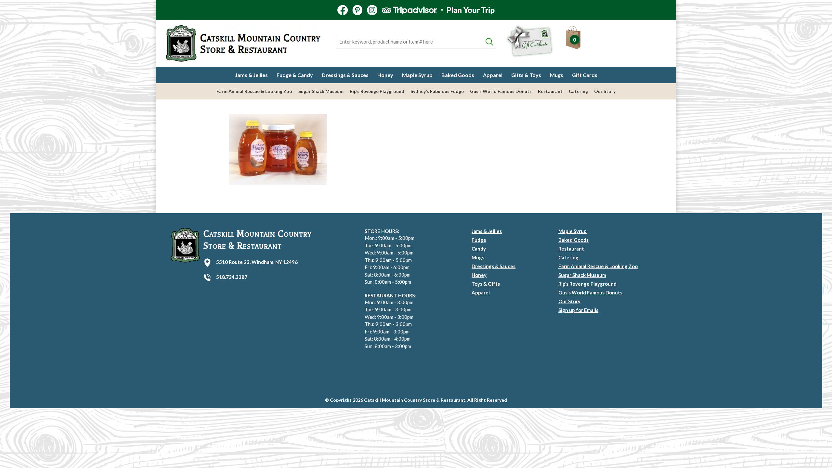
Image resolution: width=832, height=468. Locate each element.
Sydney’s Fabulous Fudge (437, 91)
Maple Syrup (417, 75)
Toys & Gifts (486, 284)
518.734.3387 (231, 277)
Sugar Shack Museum (321, 91)
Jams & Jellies (251, 75)
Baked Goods (457, 75)
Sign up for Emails (578, 310)
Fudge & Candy (295, 75)
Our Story (605, 91)
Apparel (492, 75)
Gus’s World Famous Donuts (501, 91)
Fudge (479, 240)
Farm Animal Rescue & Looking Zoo (254, 91)
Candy (479, 249)
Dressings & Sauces (345, 75)
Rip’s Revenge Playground (377, 91)
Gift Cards (584, 75)
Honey (385, 75)
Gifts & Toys (526, 75)
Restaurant (550, 91)
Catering (578, 91)
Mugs (556, 75)
